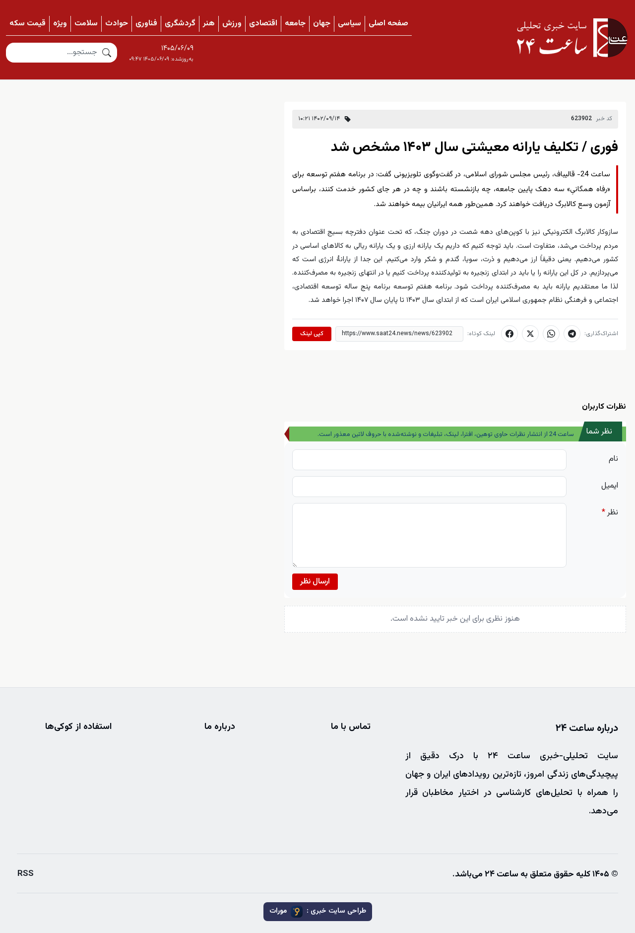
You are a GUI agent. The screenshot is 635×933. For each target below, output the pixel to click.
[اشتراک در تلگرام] (572, 333)
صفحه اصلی (388, 23)
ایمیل (609, 486)
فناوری (146, 23)
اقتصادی (263, 23)
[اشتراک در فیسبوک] (509, 333)
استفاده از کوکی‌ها (78, 727)
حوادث (116, 23)
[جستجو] (106, 53)
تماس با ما (351, 727)
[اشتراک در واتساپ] (551, 333)
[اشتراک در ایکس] (530, 333)
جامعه (295, 23)
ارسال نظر (315, 581)
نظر (610, 512)
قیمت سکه (27, 23)
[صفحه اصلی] (572, 38)
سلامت (86, 23)
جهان (321, 23)
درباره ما (219, 727)
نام (613, 459)
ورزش (232, 23)
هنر (209, 23)
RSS (25, 873)
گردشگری (180, 23)
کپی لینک (311, 333)
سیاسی (349, 23)
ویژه (60, 23)
